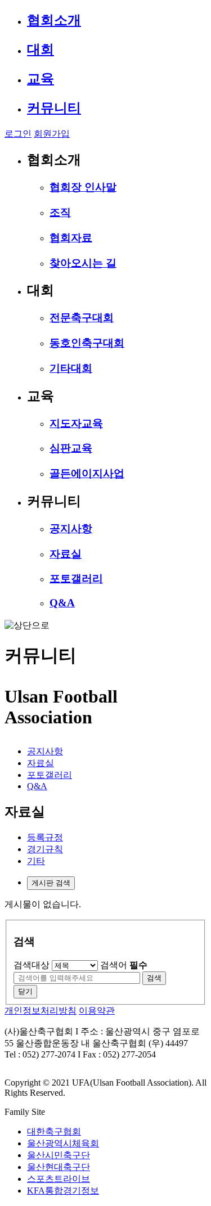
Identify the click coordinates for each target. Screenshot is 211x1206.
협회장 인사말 (83, 187)
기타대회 (71, 368)
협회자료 (71, 238)
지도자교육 (76, 423)
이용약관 (97, 1010)
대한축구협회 (54, 1131)
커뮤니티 (54, 108)
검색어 (123, 965)
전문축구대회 (82, 317)
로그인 (18, 133)
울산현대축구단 (58, 1167)
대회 (40, 49)
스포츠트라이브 (58, 1179)
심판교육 (71, 448)
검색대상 (32, 965)
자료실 (66, 554)
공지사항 (71, 528)
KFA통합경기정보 (63, 1190)
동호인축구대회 (87, 343)
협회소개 (54, 20)
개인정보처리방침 (41, 1010)
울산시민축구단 (58, 1155)
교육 (40, 78)
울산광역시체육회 (63, 1143)
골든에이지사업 (87, 473)
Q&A (62, 603)
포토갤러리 (76, 578)
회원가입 (52, 133)
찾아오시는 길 (83, 263)
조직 (60, 212)
